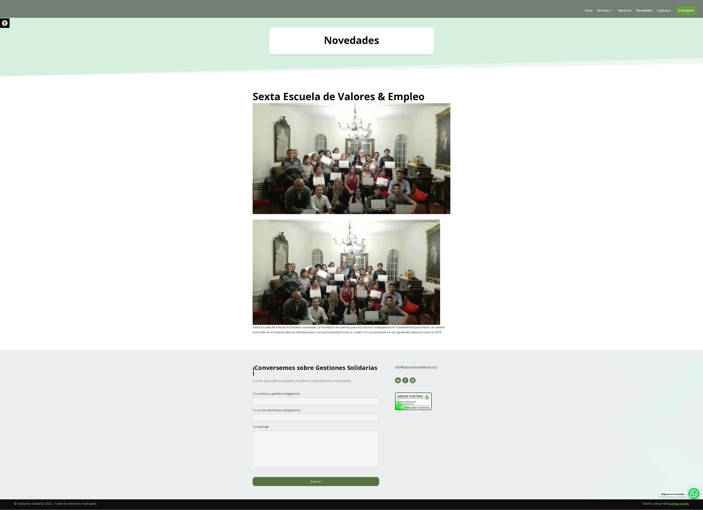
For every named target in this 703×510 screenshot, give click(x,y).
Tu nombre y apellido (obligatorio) (276, 394)
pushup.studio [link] (678, 504)
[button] (398, 380)
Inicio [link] (588, 10)
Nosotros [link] (625, 10)
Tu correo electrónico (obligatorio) (276, 410)
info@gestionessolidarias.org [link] (416, 367)
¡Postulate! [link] (686, 10)
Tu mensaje (261, 427)
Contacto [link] (664, 10)
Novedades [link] (644, 10)
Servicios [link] (603, 10)
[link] (5, 23)
